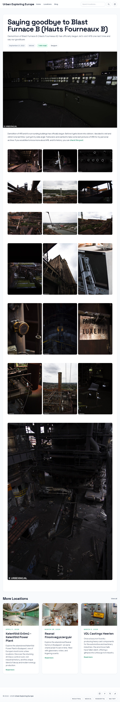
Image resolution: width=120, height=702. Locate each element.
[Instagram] (114, 4)
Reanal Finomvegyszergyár (58, 635)
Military (112, 699)
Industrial (76, 699)
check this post (76, 140)
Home (38, 4)
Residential (100, 699)
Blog (56, 4)
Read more (10, 670)
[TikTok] (115, 693)
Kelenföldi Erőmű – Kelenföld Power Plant (18, 637)
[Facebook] (105, 693)
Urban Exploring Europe (18, 4)
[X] (110, 693)
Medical (88, 699)
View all (114, 598)
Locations (48, 4)
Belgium (54, 45)
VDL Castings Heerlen (99, 633)
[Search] (108, 4)
